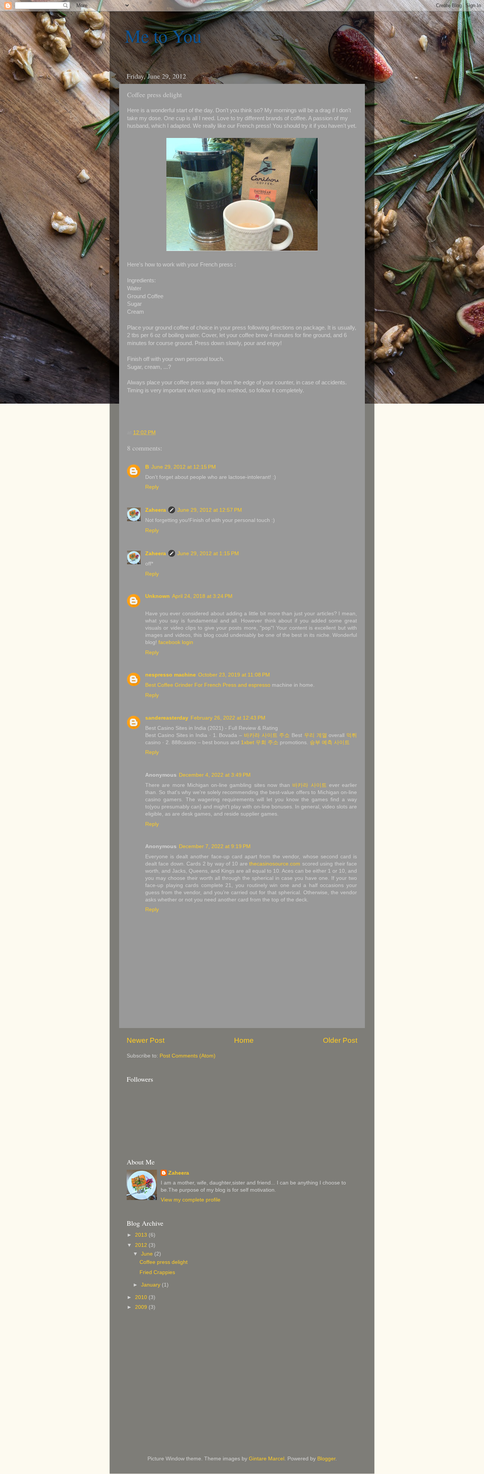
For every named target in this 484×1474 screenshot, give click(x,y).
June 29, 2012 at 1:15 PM (208, 553)
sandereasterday (166, 718)
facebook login (175, 642)
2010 (142, 1297)
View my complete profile (190, 1200)
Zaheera (155, 510)
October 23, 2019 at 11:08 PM (234, 675)
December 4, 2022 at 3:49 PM (215, 775)
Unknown (157, 596)
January (151, 1285)
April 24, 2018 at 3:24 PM (202, 596)
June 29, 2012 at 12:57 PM (209, 510)
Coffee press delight (164, 1262)
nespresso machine (170, 675)
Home (244, 1040)
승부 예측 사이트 (330, 742)
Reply (152, 487)
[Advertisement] (278, 1328)
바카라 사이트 (309, 785)
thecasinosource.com (274, 864)
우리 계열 (315, 735)
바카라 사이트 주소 (267, 735)
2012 (142, 1245)
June (147, 1254)
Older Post (340, 1040)
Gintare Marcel (266, 1459)
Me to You (163, 35)
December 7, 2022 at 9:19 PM (215, 846)
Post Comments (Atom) (188, 1056)
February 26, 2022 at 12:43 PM (228, 718)
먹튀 (351, 735)
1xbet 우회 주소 (259, 742)
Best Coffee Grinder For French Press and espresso (208, 685)
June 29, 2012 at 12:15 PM (183, 467)
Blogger (326, 1459)
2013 (142, 1235)
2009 (142, 1307)
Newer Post (145, 1040)
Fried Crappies (157, 1272)
